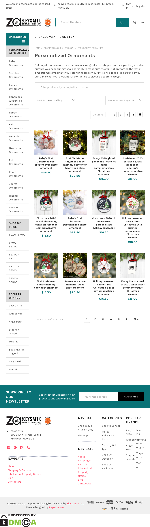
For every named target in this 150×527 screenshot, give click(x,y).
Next (137, 319)
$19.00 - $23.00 (13, 244)
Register (140, 6)
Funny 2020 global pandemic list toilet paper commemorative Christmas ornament (104, 166)
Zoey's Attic (15, 305)
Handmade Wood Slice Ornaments (16, 100)
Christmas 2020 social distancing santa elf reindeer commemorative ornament (46, 225)
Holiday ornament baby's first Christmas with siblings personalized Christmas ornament (132, 228)
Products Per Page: (119, 100)
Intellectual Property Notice (24, 474)
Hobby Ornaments (16, 114)
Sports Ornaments (16, 185)
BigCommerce (75, 503)
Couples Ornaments (16, 75)
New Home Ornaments (16, 150)
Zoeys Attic (15, 361)
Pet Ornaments (16, 162)
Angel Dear (15, 321)
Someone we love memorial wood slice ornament (75, 284)
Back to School (111, 425)
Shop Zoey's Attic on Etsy (54, 37)
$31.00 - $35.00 (13, 280)
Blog (10, 477)
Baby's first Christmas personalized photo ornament (75, 223)
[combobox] (92, 22)
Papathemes (56, 507)
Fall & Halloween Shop (108, 435)
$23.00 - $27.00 (14, 256)
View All (13, 369)
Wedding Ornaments (16, 209)
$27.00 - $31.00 (14, 268)
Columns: (98, 114)
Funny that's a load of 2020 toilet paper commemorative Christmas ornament (133, 288)
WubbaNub (15, 313)
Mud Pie (13, 341)
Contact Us (14, 481)
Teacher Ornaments (16, 197)
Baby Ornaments (16, 63)
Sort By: (41, 100)
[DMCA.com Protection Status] (18, 520)
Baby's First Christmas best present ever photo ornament (46, 163)
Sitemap (83, 435)
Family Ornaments (16, 87)
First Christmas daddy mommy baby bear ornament (46, 284)
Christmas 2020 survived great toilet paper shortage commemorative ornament (133, 166)
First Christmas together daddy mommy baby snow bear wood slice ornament (75, 165)
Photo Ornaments (16, 173)
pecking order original (17, 351)
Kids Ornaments (16, 126)
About (11, 466)
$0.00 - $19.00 (17, 234)
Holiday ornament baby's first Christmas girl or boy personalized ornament (104, 288)
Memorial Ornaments (16, 138)
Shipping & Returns (19, 470)
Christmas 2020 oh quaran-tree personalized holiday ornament (103, 223)
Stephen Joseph (14, 331)
